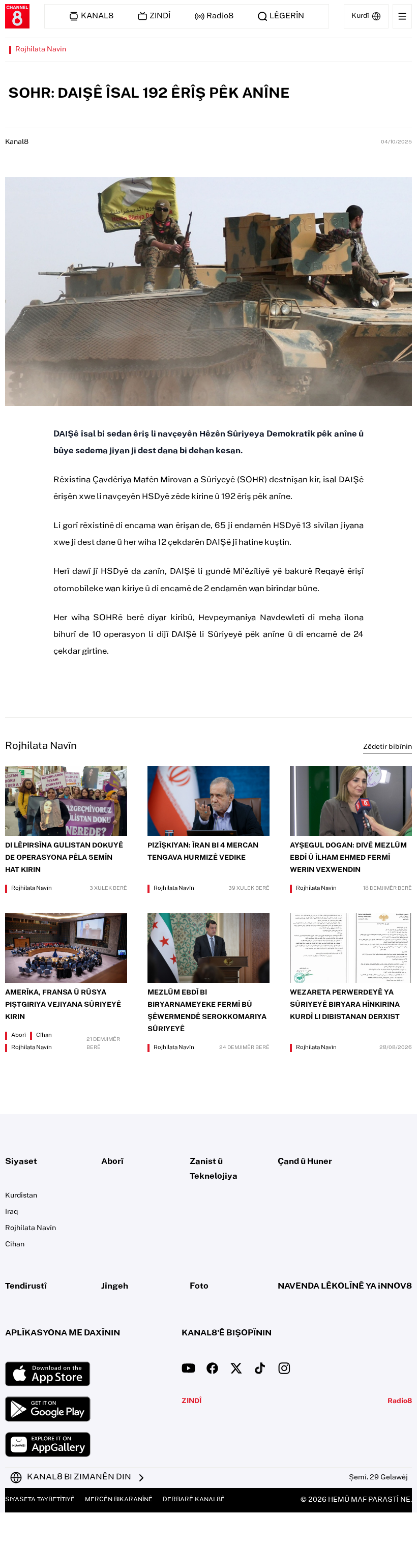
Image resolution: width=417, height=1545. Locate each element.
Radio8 (400, 1401)
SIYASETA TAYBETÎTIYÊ (40, 1500)
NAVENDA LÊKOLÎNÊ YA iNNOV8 (345, 1286)
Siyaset (21, 1162)
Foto (199, 1286)
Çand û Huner (305, 1162)
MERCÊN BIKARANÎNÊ (119, 1500)
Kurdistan (21, 1196)
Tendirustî (26, 1286)
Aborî (18, 1036)
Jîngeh (114, 1286)
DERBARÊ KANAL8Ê (194, 1500)
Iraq (11, 1212)
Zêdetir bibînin (387, 747)
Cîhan (44, 1036)
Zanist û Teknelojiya (213, 1169)
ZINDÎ (191, 1401)
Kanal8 (16, 142)
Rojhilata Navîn (40, 50)
